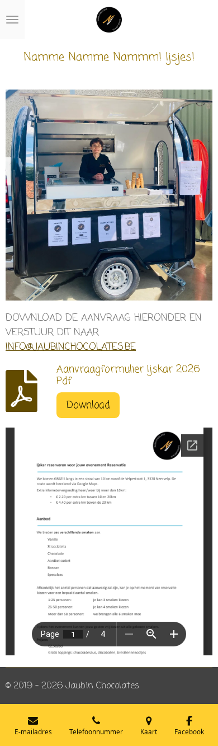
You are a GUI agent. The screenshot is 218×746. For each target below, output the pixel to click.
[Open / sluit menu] (12, 19)
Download (88, 405)
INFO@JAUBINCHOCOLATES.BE (71, 347)
